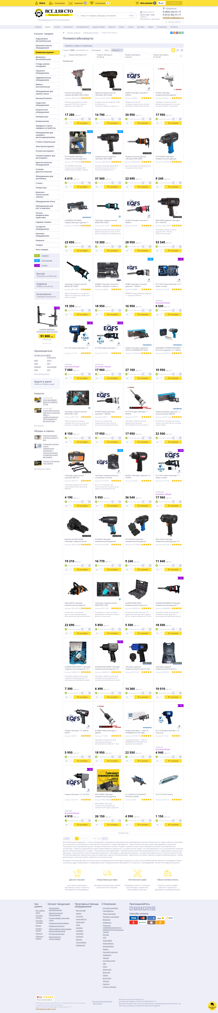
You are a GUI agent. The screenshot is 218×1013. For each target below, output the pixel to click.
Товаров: (66, 50)
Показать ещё (123, 833)
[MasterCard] (142, 918)
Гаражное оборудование (42, 71)
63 (94, 838)
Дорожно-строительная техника (42, 194)
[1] (43, 343)
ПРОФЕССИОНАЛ (40, 355)
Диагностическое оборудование (44, 163)
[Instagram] (153, 908)
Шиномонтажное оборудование (44, 46)
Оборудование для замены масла (44, 92)
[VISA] (133, 918)
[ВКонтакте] (171, 33)
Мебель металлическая (43, 85)
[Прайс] (182, 50)
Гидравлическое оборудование (43, 78)
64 (99, 838)
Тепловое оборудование (42, 234)
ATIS (48, 370)
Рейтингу (116, 50)
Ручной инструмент (45, 151)
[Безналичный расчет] (160, 922)
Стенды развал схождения (43, 65)
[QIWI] (169, 918)
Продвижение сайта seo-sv (46, 1009)
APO (48, 364)
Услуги (57, 27)
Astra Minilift (52, 367)
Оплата (130, 27)
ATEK (36, 370)
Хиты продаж (42, 249)
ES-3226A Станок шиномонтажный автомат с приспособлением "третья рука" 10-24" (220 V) (47, 330)
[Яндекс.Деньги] (160, 918)
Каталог (48, 27)
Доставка (140, 27)
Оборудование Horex (45, 201)
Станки (39, 183)
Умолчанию (96, 50)
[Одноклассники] (174, 33)
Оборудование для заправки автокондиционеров (45, 134)
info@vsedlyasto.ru (173, 17)
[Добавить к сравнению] (66, 123)
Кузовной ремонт (44, 98)
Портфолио (68, 27)
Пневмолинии (42, 121)
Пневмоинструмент (45, 52)
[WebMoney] (151, 918)
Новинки (40, 240)
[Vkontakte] (131, 908)
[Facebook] (136, 908)
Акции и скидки (98, 27)
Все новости (39, 425)
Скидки (39, 245)
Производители (82, 27)
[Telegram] (182, 33)
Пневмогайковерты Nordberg (104, 56)
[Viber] (177, 33)
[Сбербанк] (142, 922)
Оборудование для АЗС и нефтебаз (44, 207)
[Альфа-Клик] (133, 922)
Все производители (41, 374)
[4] (48, 343)
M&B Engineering (51, 356)
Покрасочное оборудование (42, 110)
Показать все (68, 61)
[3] (47, 343)
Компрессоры (42, 116)
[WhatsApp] (180, 33)
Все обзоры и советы (42, 469)
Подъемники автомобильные (43, 39)
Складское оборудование (42, 227)
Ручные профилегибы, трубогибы (42, 215)
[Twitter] (144, 908)
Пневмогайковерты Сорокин (132, 56)
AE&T (36, 360)
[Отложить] (71, 123)
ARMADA (37, 367)
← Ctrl (66, 838)
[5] (50, 343)
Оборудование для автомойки (44, 177)
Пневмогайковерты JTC (78, 55)
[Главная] (63, 33)
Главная (38, 27)
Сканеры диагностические (44, 170)
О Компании (162, 27)
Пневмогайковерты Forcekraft (161, 56)
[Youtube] (149, 908)
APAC (36, 364)
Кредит (150, 27)
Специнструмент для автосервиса (45, 156)
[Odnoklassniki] (140, 908)
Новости (111, 27)
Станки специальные (45, 142)
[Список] (177, 50)
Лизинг (121, 27)
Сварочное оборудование (42, 104)
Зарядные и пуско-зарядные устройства (46, 127)
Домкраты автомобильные (43, 58)
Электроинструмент (45, 146)
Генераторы (41, 187)
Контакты (174, 27)
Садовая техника (43, 222)
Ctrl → (105, 838)
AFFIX (49, 360)
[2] (45, 343)
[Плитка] (173, 50)
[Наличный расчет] (151, 922)
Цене (107, 50)
